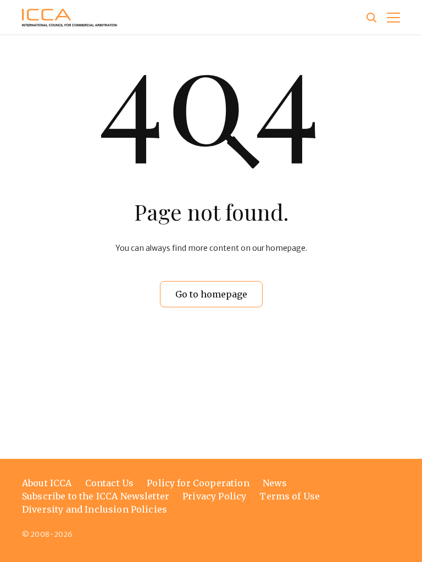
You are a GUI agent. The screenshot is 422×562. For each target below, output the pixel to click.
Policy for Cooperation (198, 482)
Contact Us (109, 482)
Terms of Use (289, 496)
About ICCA (47, 482)
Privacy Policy (214, 496)
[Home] (69, 17)
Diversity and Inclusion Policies (94, 509)
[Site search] (371, 17)
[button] (393, 17)
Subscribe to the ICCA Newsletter (95, 496)
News (275, 482)
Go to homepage (211, 294)
